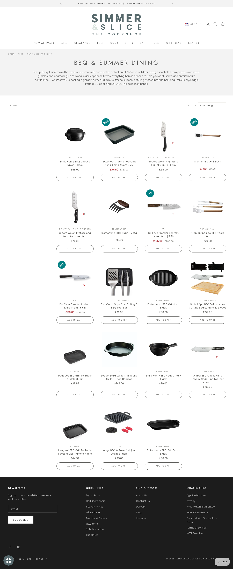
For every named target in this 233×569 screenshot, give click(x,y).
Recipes (141, 518)
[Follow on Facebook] (10, 547)
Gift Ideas (173, 43)
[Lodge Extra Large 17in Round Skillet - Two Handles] (119, 349)
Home (156, 43)
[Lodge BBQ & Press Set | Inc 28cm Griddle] (119, 424)
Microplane (93, 512)
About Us (141, 495)
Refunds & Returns (197, 512)
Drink (129, 43)
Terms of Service (197, 527)
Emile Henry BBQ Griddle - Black (163, 306)
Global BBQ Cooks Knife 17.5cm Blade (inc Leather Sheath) (208, 379)
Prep (100, 43)
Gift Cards (92, 535)
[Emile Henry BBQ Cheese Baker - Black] (75, 135)
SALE (64, 43)
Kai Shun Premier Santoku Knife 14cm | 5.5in (163, 234)
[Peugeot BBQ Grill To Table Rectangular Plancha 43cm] (75, 424)
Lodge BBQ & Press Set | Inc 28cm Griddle (119, 452)
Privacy (191, 501)
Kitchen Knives (94, 506)
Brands (193, 43)
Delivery (140, 506)
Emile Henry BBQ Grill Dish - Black (163, 452)
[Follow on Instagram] (18, 547)
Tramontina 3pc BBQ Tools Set (207, 234)
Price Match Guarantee (201, 506)
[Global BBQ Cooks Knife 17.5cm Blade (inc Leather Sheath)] (207, 349)
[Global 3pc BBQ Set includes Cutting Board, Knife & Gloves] (207, 278)
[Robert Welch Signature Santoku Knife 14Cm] (163, 135)
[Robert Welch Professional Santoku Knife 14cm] (75, 206)
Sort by (192, 105)
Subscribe (20, 520)
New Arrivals (44, 43)
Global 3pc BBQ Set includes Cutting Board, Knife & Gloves (207, 306)
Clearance (82, 43)
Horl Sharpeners (95, 501)
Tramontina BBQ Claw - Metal (119, 233)
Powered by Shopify (212, 558)
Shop (20, 54)
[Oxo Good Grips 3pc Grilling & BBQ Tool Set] (119, 278)
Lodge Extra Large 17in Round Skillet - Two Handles (119, 377)
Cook (114, 43)
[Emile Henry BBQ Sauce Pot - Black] (163, 349)
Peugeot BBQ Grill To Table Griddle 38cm (75, 377)
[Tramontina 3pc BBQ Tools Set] (207, 206)
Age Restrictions (196, 495)
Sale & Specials (95, 529)
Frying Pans (93, 495)
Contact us (143, 501)
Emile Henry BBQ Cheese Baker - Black (75, 163)
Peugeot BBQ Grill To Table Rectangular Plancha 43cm (75, 452)
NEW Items (92, 523)
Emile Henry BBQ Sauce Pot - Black (163, 377)
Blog (139, 512)
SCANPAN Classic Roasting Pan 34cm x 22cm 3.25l (119, 163)
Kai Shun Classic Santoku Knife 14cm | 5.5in (75, 306)
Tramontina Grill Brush (207, 161)
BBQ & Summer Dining (39, 54)
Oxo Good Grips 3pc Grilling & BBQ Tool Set (119, 306)
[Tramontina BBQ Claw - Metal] (119, 206)
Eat (142, 43)
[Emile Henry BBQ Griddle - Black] (163, 278)
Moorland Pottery (96, 518)
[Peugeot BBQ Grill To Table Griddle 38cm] (75, 349)
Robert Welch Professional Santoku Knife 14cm (75, 234)
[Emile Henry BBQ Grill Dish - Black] (163, 424)
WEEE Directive (195, 533)
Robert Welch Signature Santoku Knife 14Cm (163, 163)
